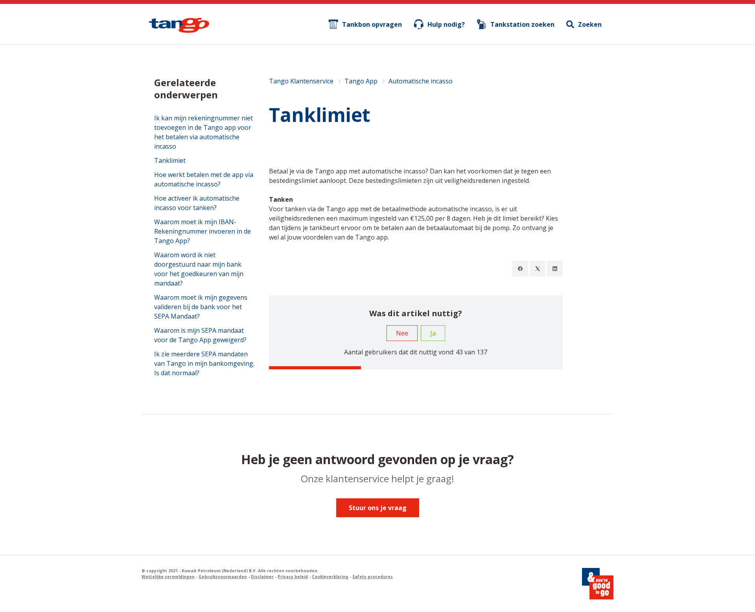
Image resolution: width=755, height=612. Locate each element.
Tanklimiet (170, 160)
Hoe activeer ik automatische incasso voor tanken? (196, 203)
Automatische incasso (421, 81)
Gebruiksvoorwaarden (223, 576)
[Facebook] (520, 269)
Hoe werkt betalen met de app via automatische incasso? (203, 179)
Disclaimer (262, 576)
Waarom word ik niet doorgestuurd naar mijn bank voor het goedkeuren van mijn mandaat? (198, 269)
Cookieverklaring (330, 576)
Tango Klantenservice (301, 81)
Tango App (361, 81)
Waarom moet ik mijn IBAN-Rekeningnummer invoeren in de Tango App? (202, 231)
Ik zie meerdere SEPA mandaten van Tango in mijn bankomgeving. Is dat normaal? (204, 363)
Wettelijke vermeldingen (168, 576)
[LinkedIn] (555, 269)
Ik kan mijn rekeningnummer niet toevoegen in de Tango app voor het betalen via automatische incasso (203, 132)
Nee (402, 333)
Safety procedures (372, 576)
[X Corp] (537, 269)
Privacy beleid (293, 576)
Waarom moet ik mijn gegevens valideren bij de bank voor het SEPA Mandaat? (200, 307)
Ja (433, 333)
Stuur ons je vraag (378, 507)
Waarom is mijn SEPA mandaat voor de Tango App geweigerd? (200, 335)
